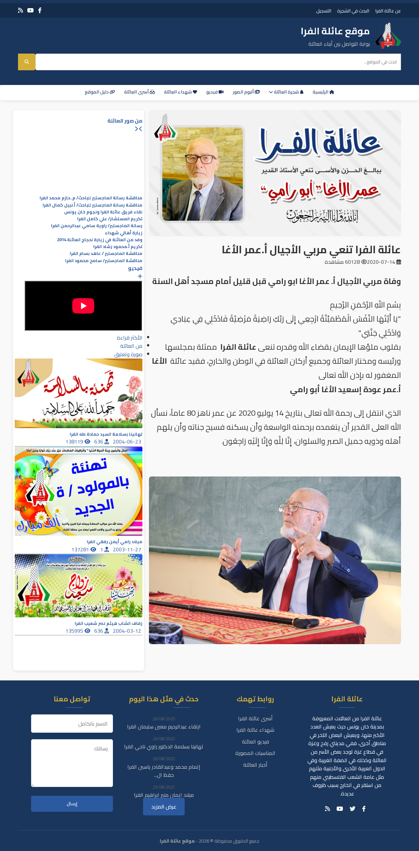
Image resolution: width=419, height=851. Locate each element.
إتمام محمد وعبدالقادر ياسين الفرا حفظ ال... (163, 771)
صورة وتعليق (128, 354)
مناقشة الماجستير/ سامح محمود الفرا (103, 261)
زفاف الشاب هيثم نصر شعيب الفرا (108, 623)
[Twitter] (352, 808)
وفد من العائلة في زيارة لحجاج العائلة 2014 (99, 240)
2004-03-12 (127, 631)
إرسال (72, 804)
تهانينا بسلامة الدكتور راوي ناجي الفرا (163, 746)
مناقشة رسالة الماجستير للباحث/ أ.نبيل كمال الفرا (92, 205)
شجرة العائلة (286, 92)
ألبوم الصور (244, 92)
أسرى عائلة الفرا (255, 718)
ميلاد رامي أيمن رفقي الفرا (114, 542)
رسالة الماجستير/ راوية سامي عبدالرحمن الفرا (96, 226)
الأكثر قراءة (129, 337)
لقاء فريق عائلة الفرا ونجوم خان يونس (103, 212)
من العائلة (131, 346)
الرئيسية (321, 92)
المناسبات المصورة (255, 753)
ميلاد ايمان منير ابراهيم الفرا (164, 795)
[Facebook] (40, 10)
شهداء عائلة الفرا (255, 730)
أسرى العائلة (137, 92)
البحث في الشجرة (353, 10)
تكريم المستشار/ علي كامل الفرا (109, 219)
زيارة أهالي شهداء (123, 233)
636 (99, 441)
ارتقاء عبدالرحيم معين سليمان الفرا (164, 726)
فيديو (212, 92)
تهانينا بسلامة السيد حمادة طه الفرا (106, 434)
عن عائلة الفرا (388, 10)
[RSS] (20, 10)
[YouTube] (30, 10)
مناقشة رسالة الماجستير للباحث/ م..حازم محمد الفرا (91, 198)
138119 (74, 441)
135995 (74, 631)
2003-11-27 (127, 549)
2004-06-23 (127, 441)
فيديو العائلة (255, 741)
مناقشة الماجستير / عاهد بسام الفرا (106, 253)
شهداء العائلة (178, 92)
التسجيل (323, 10)
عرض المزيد (163, 806)
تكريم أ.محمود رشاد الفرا (117, 246)
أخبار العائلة (255, 765)
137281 (80, 549)
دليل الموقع (97, 92)
